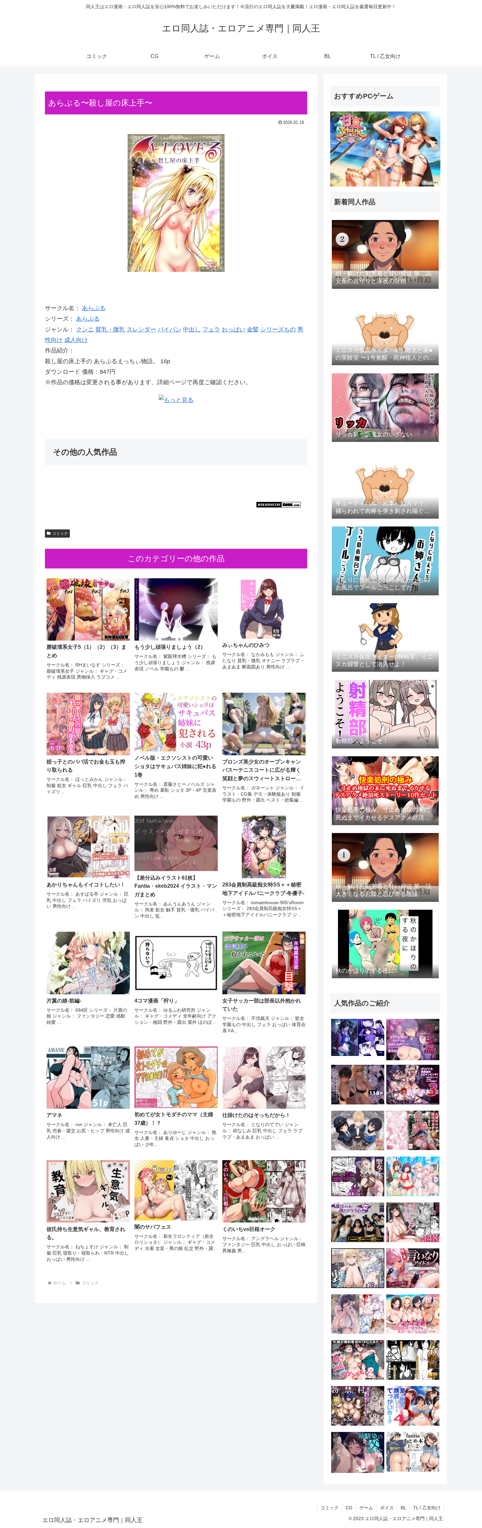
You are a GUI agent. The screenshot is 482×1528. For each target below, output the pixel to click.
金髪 (253, 329)
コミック (60, 533)
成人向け (76, 340)
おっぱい (233, 329)
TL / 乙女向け (427, 1507)
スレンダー (141, 329)
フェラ (211, 329)
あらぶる (94, 308)
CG (349, 1507)
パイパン (169, 329)
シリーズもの (278, 329)
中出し (192, 329)
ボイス (387, 1507)
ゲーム (366, 1507)
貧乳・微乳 (110, 329)
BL (403, 1507)
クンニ (85, 329)
